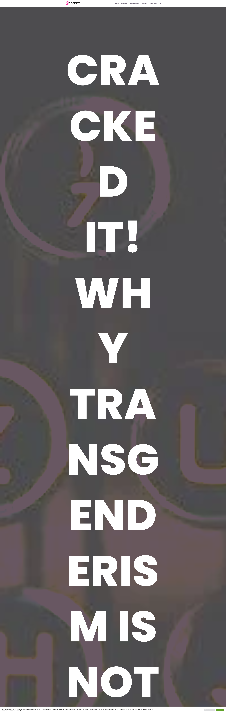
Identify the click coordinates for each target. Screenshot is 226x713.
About (117, 4)
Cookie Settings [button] (209, 710)
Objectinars (134, 4)
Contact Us (153, 4)
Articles (144, 4)
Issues (123, 4)
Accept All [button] (220, 710)
